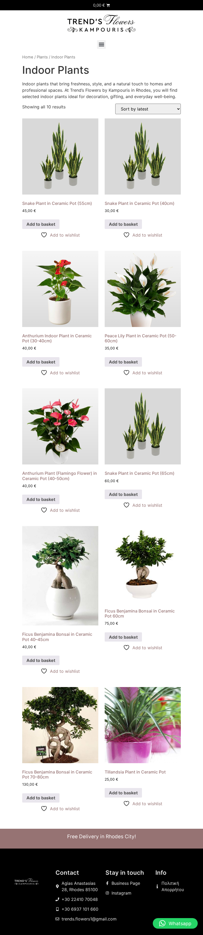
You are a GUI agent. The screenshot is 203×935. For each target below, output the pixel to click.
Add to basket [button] (40, 224)
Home (27, 57)
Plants (42, 57)
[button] (101, 44)
